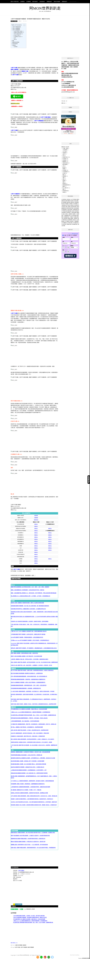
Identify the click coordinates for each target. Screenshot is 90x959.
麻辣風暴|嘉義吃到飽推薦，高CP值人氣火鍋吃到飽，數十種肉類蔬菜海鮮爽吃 (30, 605)
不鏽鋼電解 (76, 221)
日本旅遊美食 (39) (66, 171)
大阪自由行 (42, 1)
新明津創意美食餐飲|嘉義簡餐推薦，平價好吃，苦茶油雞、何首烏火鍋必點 (29, 718)
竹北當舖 (70, 203)
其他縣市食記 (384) (66, 157)
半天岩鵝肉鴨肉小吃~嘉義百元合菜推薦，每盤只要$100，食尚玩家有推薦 (29, 709)
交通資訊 (14, 45)
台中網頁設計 (64, 199)
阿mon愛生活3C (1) (66, 187)
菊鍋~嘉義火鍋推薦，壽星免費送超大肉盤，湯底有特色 (24, 653)
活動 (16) (64, 179)
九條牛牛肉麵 (17, 947)
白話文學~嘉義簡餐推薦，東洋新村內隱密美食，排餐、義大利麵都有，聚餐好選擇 (30, 733)
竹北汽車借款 (74, 203)
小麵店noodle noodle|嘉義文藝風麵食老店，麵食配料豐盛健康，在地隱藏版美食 (30, 712)
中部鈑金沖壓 (68, 224)
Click (89, 479)
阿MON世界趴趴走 (45, 8)
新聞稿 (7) (64, 168)
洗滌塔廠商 (63, 212)
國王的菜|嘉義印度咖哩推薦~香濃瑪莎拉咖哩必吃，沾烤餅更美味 (27, 673)
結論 (13, 40)
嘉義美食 (24, 945)
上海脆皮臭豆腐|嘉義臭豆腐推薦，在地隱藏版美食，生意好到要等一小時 (28, 770)
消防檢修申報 (73, 206)
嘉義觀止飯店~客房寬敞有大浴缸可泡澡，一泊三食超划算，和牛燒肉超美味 (29, 844)
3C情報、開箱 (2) (66, 148)
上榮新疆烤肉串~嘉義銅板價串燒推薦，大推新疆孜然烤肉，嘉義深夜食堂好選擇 (30, 786)
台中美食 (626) (65, 158)
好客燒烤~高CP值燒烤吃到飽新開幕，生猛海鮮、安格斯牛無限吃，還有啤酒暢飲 (29, 621)
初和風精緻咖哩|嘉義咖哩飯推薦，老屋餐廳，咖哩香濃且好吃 (26, 688)
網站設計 (68, 199)
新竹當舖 (66, 203)
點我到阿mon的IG (15, 103)
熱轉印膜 (68, 202)
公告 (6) (64, 155)
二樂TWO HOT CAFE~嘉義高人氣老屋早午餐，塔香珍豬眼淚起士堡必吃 (29, 631)
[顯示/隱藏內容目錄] (23, 25)
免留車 (72, 200)
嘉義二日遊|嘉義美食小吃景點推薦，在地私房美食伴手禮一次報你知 (27, 590)
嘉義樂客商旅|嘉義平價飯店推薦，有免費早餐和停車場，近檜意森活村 (28, 838)
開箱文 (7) (64, 186)
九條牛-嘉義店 (21, 870)
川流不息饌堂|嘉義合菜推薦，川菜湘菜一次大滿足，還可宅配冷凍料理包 (29, 915)
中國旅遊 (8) (65, 152)
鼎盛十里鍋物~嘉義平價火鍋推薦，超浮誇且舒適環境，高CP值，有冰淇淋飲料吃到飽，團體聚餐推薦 (34, 662)
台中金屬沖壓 (75, 222)
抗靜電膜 (64, 202)
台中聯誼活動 (64, 219)
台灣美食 (22, 1)
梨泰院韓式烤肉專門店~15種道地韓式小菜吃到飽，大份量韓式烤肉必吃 (28, 608)
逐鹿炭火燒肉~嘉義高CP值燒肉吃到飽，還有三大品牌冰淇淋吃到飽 (27, 602)
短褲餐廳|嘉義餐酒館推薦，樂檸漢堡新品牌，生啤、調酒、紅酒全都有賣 (28, 685)
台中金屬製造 (64, 222)
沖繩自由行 (49, 1)
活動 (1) (64, 177)
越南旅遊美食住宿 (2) (67, 184)
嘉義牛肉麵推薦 (31, 947)
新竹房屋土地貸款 (69, 205)
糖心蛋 (15, 39)
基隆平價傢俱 (67, 200)
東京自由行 (35, 1)
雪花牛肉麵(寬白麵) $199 (18, 33)
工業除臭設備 (73, 212)
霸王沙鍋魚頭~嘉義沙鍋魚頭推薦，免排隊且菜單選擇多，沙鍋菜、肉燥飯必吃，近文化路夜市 (32, 739)
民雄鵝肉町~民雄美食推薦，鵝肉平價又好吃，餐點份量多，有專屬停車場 (28, 736)
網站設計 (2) (65, 183)
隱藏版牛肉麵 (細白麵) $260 (19, 32)
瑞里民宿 (72, 202)
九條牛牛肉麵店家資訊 (16, 26)
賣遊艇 (71, 218)
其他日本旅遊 (57, 1)
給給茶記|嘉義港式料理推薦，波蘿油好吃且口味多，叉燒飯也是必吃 (27, 767)
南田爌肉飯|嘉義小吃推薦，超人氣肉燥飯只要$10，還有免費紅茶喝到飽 (28, 764)
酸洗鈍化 (72, 221)
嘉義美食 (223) (65, 161)
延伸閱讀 (15, 46)
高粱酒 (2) (64, 192)
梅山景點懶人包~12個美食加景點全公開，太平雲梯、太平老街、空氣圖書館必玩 (30, 596)
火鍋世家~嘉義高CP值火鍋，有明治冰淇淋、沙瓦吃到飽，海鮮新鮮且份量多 (29, 659)
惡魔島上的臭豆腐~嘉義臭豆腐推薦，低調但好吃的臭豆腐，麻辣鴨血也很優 (29, 793)
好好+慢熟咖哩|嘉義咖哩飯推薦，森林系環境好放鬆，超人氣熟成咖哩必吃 (29, 676)
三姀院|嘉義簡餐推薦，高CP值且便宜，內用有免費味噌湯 (25, 721)
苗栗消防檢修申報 (69, 208)
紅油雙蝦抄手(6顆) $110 (18, 36)
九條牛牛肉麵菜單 (23, 947)
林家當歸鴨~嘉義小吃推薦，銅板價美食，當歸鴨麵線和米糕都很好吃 (28, 783)
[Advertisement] (34, 57)
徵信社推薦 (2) (65, 164)
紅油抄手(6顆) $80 (17, 35)
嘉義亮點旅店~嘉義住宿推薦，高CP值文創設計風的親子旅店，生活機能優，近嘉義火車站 (33, 832)
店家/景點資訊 (15, 43)
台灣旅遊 (28, 1)
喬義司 (77, 199)
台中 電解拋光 (67, 221)
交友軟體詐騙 (69, 219)
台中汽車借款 (73, 199)
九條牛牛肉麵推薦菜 (16, 28)
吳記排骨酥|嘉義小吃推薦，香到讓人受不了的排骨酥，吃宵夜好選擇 (27, 761)
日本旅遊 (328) (65, 170)
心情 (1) (64, 165)
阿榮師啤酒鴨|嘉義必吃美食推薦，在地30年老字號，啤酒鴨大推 (26, 755)
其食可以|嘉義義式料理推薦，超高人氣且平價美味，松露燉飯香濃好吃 (28, 682)
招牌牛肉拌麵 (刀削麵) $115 (19, 31)
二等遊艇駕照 (66, 215)
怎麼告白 (74, 219)
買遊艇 (68, 218)
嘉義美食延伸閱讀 (15, 42)
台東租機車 (76, 202)
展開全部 (63, 146)
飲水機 (75, 200)
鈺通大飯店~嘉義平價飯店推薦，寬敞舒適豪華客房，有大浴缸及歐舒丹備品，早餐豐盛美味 (33, 847)
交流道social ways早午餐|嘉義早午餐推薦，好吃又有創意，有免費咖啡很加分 (30, 640)
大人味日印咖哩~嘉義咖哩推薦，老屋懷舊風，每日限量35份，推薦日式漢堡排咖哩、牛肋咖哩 (32, 691)
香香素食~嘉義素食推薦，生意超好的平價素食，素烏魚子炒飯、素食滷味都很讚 (30, 752)
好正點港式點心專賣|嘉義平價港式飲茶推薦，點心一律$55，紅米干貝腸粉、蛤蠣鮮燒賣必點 (33, 715)
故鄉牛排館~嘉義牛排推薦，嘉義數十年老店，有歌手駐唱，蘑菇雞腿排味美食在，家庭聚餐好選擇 (33, 704)
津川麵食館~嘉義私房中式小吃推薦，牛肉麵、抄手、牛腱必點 (26, 790)
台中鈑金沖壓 (69, 222)
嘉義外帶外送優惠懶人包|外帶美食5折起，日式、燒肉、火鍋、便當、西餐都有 (30, 587)
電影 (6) (64, 189)
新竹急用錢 (75, 205)
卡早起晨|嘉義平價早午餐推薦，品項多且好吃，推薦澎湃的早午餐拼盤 (28, 634)
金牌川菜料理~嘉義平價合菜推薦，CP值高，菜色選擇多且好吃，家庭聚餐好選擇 (29, 730)
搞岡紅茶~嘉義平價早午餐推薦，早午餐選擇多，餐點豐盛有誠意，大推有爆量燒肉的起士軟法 (34, 648)
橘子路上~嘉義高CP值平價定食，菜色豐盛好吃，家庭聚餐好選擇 (27, 727)
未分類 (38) (65, 173)
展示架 (62, 203)
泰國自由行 (64, 1)
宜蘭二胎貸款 (67, 206)
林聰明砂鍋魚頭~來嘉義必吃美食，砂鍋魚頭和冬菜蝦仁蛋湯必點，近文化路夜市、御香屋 (31, 742)
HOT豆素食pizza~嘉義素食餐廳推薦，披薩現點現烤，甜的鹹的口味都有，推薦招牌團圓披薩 (32, 780)
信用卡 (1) (64, 154)
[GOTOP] (52, 957)
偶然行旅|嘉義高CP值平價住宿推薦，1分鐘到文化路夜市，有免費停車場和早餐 (30, 835)
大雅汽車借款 (69, 209)
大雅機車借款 (75, 209)
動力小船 (71, 215)
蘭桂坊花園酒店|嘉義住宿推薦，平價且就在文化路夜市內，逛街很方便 (28, 841)
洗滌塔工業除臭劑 (75, 211)
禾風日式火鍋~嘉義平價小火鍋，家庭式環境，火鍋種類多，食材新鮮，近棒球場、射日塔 (31, 665)
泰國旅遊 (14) (65, 176)
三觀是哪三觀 (76, 218)
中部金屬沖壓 (74, 224)
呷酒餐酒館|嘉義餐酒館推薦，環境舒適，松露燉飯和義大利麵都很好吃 (28, 679)
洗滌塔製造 (68, 212)
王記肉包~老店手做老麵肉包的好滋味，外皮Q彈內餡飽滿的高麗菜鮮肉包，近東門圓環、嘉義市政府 (34, 801)
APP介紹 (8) (65, 151)
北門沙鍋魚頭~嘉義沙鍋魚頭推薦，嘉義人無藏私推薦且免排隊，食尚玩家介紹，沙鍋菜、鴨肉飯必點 (34, 795)
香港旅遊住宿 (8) (66, 190)
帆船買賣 (74, 215)
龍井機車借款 (68, 211)
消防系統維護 (76, 208)
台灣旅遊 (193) (65, 160)
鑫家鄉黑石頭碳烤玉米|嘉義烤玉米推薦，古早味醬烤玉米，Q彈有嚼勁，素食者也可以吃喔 (33, 758)
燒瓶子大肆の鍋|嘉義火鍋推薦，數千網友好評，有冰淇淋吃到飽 (26, 656)
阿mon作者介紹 (15, 1)
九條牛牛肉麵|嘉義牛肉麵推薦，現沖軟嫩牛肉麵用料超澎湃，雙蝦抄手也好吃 (30, 917)
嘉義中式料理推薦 (18, 945)
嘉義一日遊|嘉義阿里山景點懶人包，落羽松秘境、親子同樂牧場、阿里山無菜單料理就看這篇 (33, 593)
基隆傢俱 (63, 200)
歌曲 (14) (64, 174)
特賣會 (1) (64, 180)
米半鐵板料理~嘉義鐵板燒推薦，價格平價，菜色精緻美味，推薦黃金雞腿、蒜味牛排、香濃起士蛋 (33, 724)
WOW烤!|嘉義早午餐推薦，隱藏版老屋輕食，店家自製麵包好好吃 (27, 637)
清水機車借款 (64, 209)
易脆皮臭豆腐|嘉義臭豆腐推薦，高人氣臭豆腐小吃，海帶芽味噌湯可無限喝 (29, 773)
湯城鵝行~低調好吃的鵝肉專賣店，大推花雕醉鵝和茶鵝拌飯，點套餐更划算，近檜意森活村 (32, 798)
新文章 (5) (64, 167)
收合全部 (67, 146)
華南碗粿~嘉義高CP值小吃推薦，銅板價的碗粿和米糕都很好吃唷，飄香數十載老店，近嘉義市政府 (34, 804)
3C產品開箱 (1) (65, 149)
